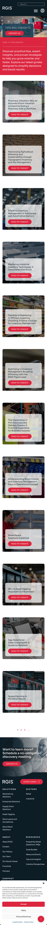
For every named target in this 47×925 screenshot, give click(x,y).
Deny (23, 910)
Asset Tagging (9, 814)
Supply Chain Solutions (8, 807)
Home (5, 42)
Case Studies (31, 849)
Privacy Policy (29, 922)
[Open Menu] (36, 11)
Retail (28, 794)
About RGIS (8, 842)
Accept (23, 904)
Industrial (30, 799)
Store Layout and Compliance (10, 820)
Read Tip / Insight (19, 114)
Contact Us (12, 764)
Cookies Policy (17, 922)
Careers (6, 847)
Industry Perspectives (35, 864)
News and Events (33, 854)
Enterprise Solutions (11, 801)
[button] (43, 883)
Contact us (14, 33)
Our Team (7, 856)
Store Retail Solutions (8, 828)
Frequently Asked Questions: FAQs (33, 843)
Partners (6, 871)
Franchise (7, 866)
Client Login (30, 782)
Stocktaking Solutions (8, 795)
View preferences (23, 916)
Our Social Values (10, 861)
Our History (7, 852)
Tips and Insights (33, 859)
